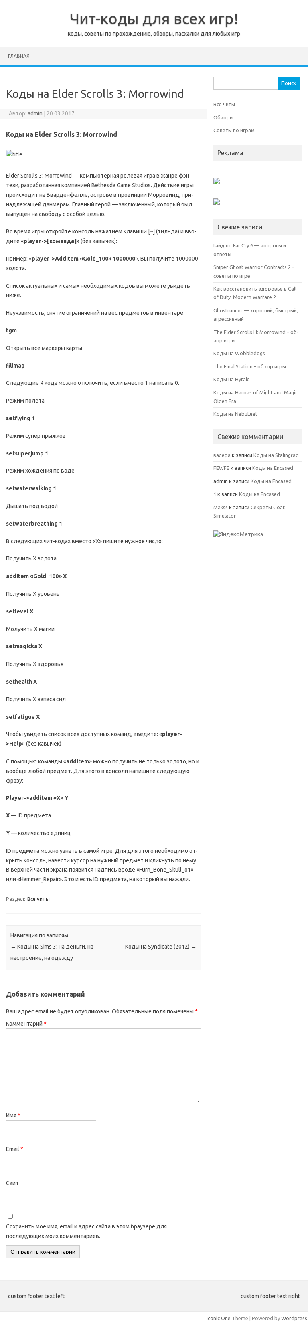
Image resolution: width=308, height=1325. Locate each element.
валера (222, 455)
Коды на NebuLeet (235, 414)
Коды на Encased (272, 468)
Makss (220, 507)
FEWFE (221, 468)
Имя (13, 1115)
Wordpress (294, 1318)
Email (14, 1149)
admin (35, 113)
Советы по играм (234, 130)
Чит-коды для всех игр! (154, 18)
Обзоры (223, 117)
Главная (19, 56)
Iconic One (219, 1318)
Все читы (38, 899)
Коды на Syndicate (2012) (161, 946)
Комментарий (26, 1023)
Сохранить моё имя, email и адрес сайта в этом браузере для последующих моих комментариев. (86, 1231)
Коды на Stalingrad (276, 455)
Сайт (12, 1183)
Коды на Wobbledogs (239, 353)
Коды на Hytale (231, 379)
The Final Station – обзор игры (249, 366)
